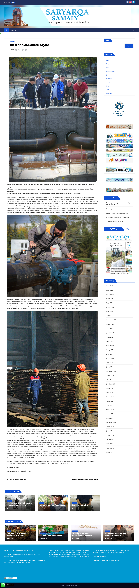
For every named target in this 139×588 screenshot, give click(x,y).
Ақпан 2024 (109, 414)
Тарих (107, 89)
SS (78, 585)
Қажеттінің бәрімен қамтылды (115, 221)
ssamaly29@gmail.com (112, 560)
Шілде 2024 (109, 392)
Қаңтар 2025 (109, 367)
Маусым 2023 (110, 448)
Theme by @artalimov (65, 585)
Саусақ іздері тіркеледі (17, 479)
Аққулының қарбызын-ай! (52, 505)
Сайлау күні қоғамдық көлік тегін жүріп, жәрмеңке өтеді (18, 535)
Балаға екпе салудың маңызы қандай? (117, 217)
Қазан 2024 (109, 379)
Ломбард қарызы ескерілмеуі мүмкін (117, 213)
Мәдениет (109, 78)
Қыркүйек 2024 (110, 384)
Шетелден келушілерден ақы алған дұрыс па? (19, 504)
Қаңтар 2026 (109, 315)
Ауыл (107, 60)
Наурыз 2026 (110, 307)
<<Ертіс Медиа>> (98, 550)
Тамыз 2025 (109, 337)
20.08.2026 (44, 538)
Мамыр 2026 (110, 298)
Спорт (107, 86)
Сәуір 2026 (109, 303)
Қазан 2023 (109, 431)
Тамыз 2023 (109, 439)
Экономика (109, 93)
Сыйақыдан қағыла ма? (113, 209)
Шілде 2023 (109, 443)
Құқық (107, 75)
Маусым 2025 (110, 345)
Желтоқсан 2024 (111, 371)
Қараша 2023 (110, 426)
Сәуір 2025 (109, 354)
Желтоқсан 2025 (111, 320)
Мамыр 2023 (110, 452)
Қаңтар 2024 (109, 418)
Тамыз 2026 (109, 286)
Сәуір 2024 (109, 405)
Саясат (108, 82)
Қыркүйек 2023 (110, 435)
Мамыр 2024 (110, 401)
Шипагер (108, 531)
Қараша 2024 (110, 375)
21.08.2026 (11, 538)
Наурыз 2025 (110, 358)
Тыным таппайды (80, 505)
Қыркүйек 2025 (110, 333)
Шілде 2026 (109, 290)
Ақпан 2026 (109, 311)
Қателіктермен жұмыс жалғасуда (84, 479)
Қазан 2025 (109, 328)
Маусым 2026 (110, 294)
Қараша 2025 (110, 324)
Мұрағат (129, 229)
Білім (107, 67)
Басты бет (15, 30)
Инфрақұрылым (110, 71)
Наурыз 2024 (110, 409)
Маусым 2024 (110, 397)
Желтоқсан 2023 (111, 422)
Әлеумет (12, 41)
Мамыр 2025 (110, 350)
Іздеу (107, 40)
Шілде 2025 (109, 341)
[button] (133, 30)
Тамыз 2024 (109, 388)
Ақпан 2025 (109, 362)
